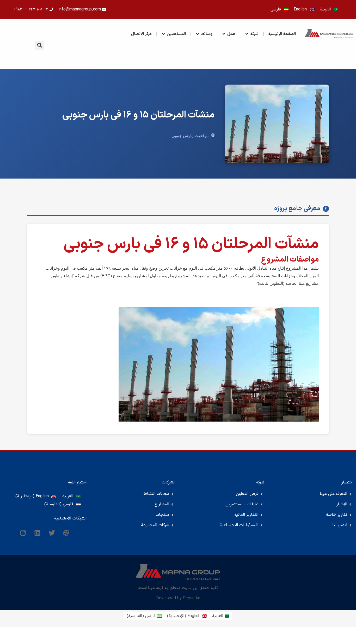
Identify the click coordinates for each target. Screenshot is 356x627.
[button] (39, 45)
